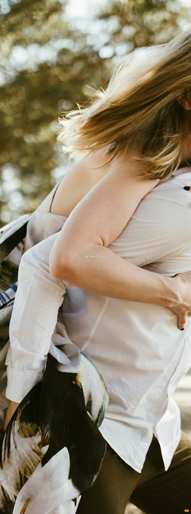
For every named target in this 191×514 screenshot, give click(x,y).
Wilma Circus (95, 257)
